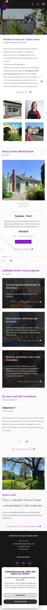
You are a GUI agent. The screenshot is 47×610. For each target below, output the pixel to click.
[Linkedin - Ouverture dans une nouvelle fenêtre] (29, 560)
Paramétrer (20, 595)
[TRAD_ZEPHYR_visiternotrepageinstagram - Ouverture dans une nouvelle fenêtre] (23, 560)
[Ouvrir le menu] (43, 4)
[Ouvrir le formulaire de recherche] (38, 4)
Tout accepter (20, 602)
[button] (10, 258)
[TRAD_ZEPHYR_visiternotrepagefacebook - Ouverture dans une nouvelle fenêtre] (17, 560)
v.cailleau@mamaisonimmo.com (23, 541)
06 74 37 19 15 (23, 538)
